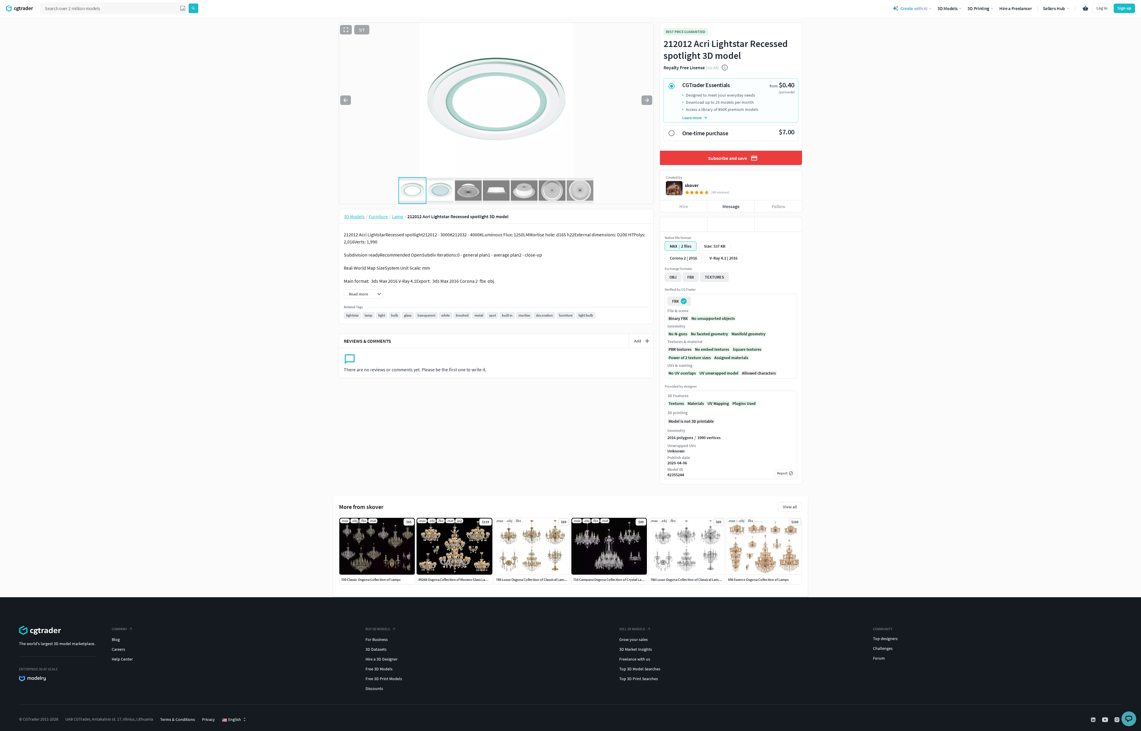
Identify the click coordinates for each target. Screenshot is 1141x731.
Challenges (883, 648)
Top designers (885, 638)
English (231, 720)
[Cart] (1085, 8)
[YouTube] (1105, 720)
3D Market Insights (635, 649)
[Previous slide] (345, 100)
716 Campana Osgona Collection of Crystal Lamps (610, 579)
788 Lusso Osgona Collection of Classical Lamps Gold (536, 579)
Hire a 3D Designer (381, 659)
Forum (879, 658)
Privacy (208, 719)
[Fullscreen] (346, 29)
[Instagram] (1117, 719)
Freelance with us (634, 659)
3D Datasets (376, 649)
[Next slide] (647, 100)
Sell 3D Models (632, 629)
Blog (116, 639)
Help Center (122, 659)
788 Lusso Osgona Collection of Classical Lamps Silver (690, 579)
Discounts (374, 688)
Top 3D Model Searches (639, 669)
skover (692, 185)
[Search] (193, 8)
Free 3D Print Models (383, 678)
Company (119, 629)
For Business (376, 639)
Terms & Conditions (177, 719)
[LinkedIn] (1093, 720)
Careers (118, 649)
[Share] (778, 224)
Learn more (692, 117)
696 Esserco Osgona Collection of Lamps (758, 579)
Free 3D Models (379, 669)
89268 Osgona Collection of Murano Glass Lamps (454, 579)
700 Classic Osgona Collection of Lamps (371, 579)
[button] (182, 8)
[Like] (683, 224)
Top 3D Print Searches (638, 678)
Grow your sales (633, 639)
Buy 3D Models (377, 629)
